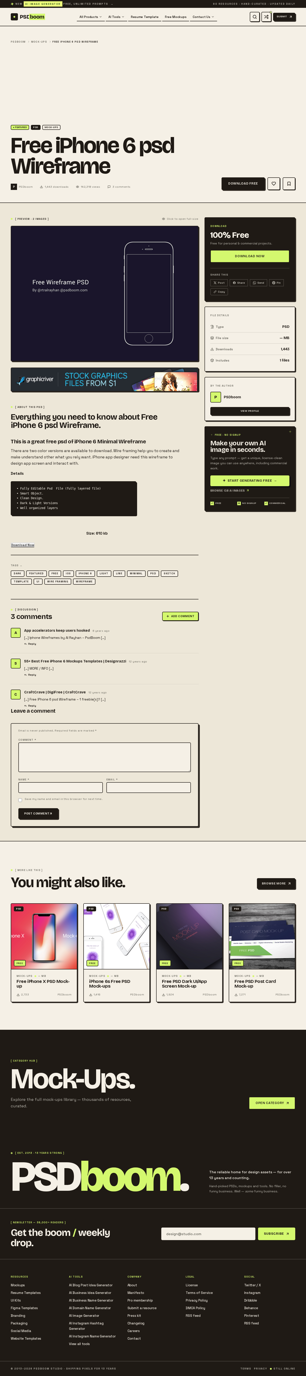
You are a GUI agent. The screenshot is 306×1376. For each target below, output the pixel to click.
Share (241, 283)
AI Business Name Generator (91, 1300)
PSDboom (18, 42)
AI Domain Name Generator (90, 1308)
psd (153, 573)
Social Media (21, 1331)
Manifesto (135, 1293)
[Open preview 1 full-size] (104, 293)
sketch (169, 573)
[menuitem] (91, 17)
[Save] (273, 183)
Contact (134, 1338)
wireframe (84, 581)
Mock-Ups (39, 42)
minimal (136, 573)
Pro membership (140, 1300)
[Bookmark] (289, 183)
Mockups (18, 1285)
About (132, 1285)
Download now (250, 256)
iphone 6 (85, 573)
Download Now (22, 545)
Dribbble (250, 1300)
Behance (251, 1308)
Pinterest (251, 1315)
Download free (243, 183)
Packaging (19, 1323)
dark (17, 573)
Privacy (260, 1368)
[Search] (255, 17)
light (104, 573)
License (192, 1285)
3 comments (121, 186)
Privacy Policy (197, 1300)
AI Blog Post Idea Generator (90, 1285)
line (119, 573)
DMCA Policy (195, 1308)
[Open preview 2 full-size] (104, 380)
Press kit (134, 1315)
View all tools (79, 1344)
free (55, 573)
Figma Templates (24, 1308)
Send (260, 283)
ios (68, 573)
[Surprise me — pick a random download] (266, 17)
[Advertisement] (153, 84)
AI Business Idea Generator (90, 1293)
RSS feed (193, 1315)
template (21, 581)
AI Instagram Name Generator (92, 1336)
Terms (245, 1368)
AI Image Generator (84, 1315)
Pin (279, 283)
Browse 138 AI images (227, 490)
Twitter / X (252, 1285)
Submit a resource (142, 1308)
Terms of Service (199, 1293)
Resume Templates (26, 1293)
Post (221, 283)
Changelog (135, 1323)
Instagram (252, 1293)
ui (38, 581)
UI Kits (16, 1300)
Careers (133, 1331)
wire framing (57, 581)
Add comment (182, 616)
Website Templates (26, 1338)
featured (36, 573)
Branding (18, 1315)
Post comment (36, 813)
